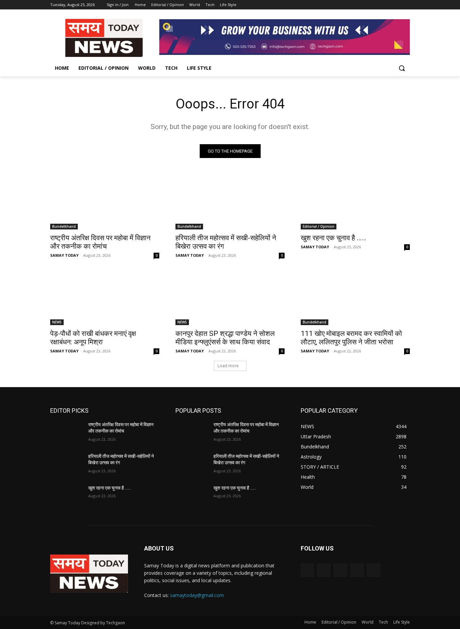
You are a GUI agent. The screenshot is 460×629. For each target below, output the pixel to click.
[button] (402, 68)
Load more (228, 366)
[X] (387, 5)
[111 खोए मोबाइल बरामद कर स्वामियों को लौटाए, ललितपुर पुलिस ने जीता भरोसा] (355, 298)
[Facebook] (368, 5)
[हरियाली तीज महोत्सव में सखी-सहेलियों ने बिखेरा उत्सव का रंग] (230, 202)
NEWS (57, 322)
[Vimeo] (396, 5)
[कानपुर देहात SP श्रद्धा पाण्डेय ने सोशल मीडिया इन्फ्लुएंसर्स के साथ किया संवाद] (230, 298)
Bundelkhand (64, 226)
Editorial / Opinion (318, 226)
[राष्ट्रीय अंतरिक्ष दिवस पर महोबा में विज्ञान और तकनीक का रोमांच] (104, 202)
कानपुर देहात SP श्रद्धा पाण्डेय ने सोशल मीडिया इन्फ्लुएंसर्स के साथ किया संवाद (225, 337)
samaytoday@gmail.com (197, 595)
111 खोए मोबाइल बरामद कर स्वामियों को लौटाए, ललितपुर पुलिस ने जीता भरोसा (351, 337)
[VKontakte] (373, 570)
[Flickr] (340, 570)
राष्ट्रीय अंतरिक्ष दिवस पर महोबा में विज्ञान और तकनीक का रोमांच (100, 242)
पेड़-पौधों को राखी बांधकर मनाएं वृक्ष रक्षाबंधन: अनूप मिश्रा (93, 337)
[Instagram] (378, 5)
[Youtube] (406, 5)
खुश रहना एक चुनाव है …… (333, 238)
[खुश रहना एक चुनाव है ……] (355, 202)
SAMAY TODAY (64, 255)
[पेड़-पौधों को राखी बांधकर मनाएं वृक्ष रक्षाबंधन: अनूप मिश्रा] (104, 298)
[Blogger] (307, 570)
